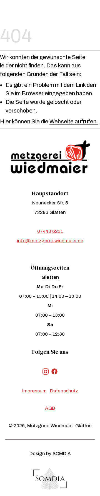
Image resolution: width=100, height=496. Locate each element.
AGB (50, 408)
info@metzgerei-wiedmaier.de (50, 240)
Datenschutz (64, 391)
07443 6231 (50, 231)
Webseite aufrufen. (73, 121)
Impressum (34, 391)
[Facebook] (54, 371)
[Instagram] (45, 371)
